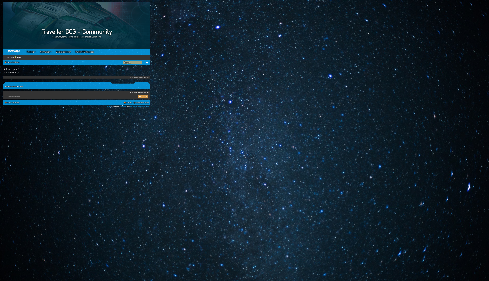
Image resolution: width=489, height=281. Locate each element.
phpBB (128, 106)
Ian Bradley (116, 106)
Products (30, 51)
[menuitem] (141, 103)
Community (45, 51)
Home (14, 52)
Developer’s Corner (63, 51)
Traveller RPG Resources (84, 51)
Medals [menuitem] (19, 57)
